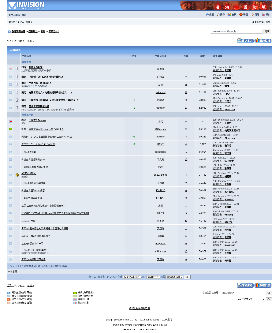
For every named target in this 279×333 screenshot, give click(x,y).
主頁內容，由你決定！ (40, 83)
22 (186, 92)
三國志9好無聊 (28, 152)
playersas (160, 243)
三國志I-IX (54, 31)
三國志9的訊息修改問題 (33, 183)
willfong (229, 214)
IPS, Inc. (163, 325)
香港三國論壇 (18, 31)
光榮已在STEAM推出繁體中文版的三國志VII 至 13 (46, 137)
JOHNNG (160, 190)
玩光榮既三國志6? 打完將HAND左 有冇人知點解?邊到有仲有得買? (55, 213)
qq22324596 (160, 175)
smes (160, 167)
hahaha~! (161, 92)
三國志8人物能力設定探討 (34, 167)
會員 (234, 14)
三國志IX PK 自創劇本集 (33, 250)
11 (186, 220)
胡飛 (160, 85)
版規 (24, 15)
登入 (22, 22)
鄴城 (43, 31)
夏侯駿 (228, 78)
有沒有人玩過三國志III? (33, 159)
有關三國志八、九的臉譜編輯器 (45, 92)
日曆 (257, 14)
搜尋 (222, 14)
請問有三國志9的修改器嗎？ (35, 236)
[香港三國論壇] (226, 5)
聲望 (245, 14)
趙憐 (160, 205)
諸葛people (160, 129)
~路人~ (228, 94)
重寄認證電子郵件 (261, 22)
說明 (211, 14)
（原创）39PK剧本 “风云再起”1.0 (46, 77)
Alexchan (160, 108)
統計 (268, 14)
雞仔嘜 (228, 145)
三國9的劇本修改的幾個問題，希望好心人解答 (44, 228)
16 (186, 159)
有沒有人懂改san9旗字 (33, 190)
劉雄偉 (160, 221)
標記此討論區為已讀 (139, 308)
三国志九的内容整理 (31, 198)
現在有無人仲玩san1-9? (41, 129)
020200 (161, 213)
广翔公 (160, 77)
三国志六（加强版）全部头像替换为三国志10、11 (54, 100)
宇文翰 (160, 159)
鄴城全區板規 (36, 67)
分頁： (10, 41)
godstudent (160, 152)
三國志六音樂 (28, 221)
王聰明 (228, 123)
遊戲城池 (33, 31)
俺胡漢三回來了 (232, 130)
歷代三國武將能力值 (39, 106)
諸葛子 (228, 176)
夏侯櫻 (160, 69)
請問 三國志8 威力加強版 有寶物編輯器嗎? (43, 205)
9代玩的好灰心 (28, 173)
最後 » (30, 41)
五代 (160, 121)
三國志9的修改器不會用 (33, 259)
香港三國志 (14, 15)
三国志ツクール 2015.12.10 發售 (38, 144)
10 (186, 251)
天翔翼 (160, 183)
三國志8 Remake (37, 120)
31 (186, 129)
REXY (160, 144)
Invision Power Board (136, 325)
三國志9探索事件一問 (32, 243)
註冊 (28, 22)
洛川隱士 (229, 161)
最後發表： (218, 70)
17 (186, 108)
